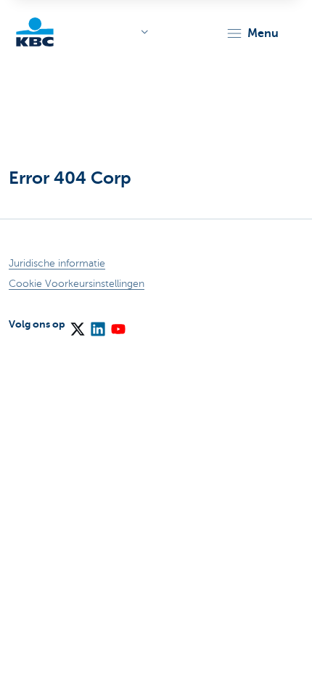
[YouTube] (117, 324)
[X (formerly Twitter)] (77, 324)
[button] (252, 33)
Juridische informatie (57, 263)
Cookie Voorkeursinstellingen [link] (76, 283)
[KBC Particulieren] (35, 32)
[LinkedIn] (97, 324)
